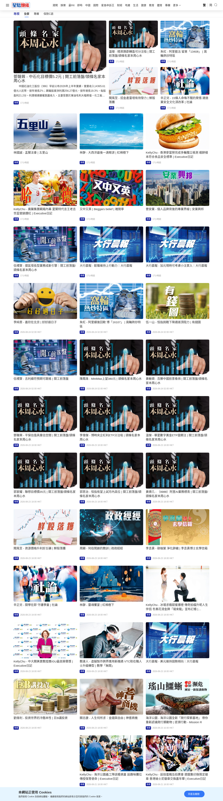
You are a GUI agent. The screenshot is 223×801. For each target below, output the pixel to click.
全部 (26, 13)
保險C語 (48, 13)
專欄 (36, 13)
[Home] (20, 5)
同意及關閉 (193, 794)
